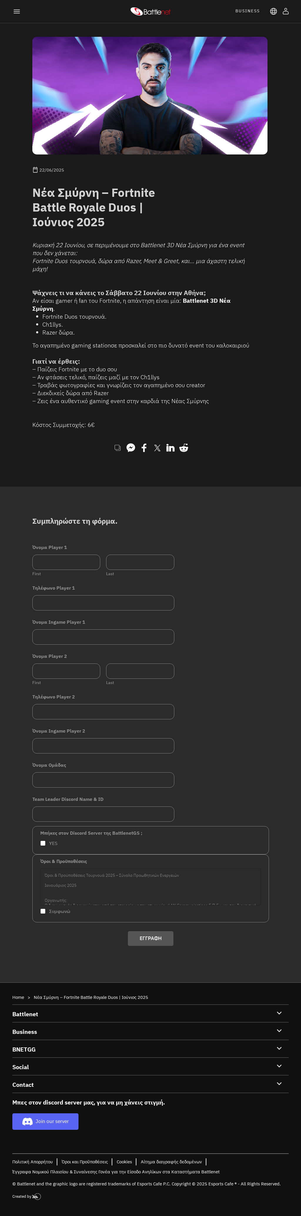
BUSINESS (247, 11)
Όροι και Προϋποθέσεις (85, 1162)
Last (110, 573)
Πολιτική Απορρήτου (32, 1162)
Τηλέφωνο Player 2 (53, 697)
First (36, 573)
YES (53, 843)
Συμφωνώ (59, 911)
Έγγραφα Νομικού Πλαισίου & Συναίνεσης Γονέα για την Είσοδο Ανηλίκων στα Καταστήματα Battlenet (116, 1172)
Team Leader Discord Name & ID (67, 799)
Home (18, 997)
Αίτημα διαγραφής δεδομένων (171, 1162)
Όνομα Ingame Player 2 (58, 731)
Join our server (52, 1121)
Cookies (124, 1162)
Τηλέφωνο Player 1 (53, 588)
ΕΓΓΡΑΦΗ (151, 938)
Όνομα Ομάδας (49, 765)
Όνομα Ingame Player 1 (58, 622)
